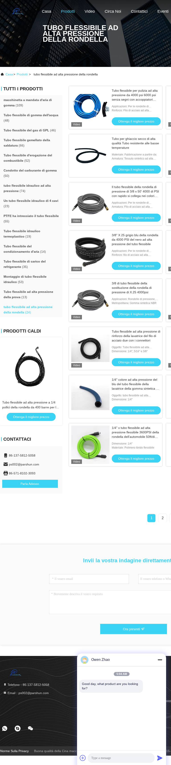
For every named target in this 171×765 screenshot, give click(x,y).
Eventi (163, 11)
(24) (28, 309)
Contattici (139, 11)
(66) (27, 142)
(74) (27, 188)
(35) (25, 264)
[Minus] (160, 659)
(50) (30, 173)
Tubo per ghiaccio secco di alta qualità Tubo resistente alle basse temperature (135, 143)
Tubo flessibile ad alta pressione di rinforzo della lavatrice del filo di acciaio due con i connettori (136, 336)
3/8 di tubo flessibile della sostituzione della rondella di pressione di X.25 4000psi (132, 287)
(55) (31, 218)
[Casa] (18, 11)
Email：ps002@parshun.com (28, 693)
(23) (31, 203)
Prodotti (68, 11)
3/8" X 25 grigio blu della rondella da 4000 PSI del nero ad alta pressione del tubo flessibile (135, 239)
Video (90, 11)
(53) (25, 279)
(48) (31, 117)
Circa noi (113, 11)
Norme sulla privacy (14, 751)
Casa (46, 11)
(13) (28, 294)
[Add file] (83, 758)
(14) (25, 248)
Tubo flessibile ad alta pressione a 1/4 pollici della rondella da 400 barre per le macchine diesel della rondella (30, 407)
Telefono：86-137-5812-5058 (28, 684)
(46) (30, 130)
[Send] (159, 758)
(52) (28, 157)
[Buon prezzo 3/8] (90, 252)
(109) (28, 102)
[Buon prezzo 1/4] (90, 396)
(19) (22, 233)
